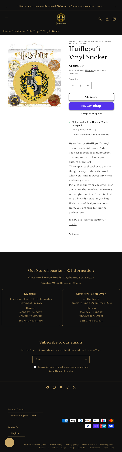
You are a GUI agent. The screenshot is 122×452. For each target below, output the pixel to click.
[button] (6, 18)
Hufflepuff (94, 143)
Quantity (73, 79)
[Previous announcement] (6, 6)
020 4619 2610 (33, 320)
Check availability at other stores (90, 134)
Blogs (72, 448)
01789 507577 (94, 320)
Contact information (48, 448)
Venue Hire (109, 448)
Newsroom (95, 448)
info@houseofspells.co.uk (78, 277)
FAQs (63, 448)
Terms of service (89, 444)
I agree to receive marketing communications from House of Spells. (62, 369)
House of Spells (39, 444)
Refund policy (56, 444)
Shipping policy (107, 444)
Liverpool (30, 293)
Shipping (89, 70)
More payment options (91, 113)
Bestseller (20, 31)
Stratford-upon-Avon (91, 293)
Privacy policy (72, 444)
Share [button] (75, 233)
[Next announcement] (115, 6)
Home (7, 31)
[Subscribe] (85, 359)
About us (82, 448)
